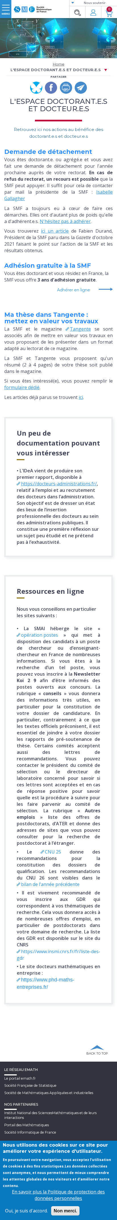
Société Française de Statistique (30, 1085)
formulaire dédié (21, 387)
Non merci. (65, 1210)
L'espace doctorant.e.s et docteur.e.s (56, 69)
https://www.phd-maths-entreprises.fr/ (45, 983)
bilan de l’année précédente (50, 884)
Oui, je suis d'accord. (26, 1211)
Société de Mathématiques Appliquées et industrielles (48, 1093)
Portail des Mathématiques (26, 1125)
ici (81, 397)
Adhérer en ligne (73, 290)
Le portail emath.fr (20, 1078)
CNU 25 (53, 852)
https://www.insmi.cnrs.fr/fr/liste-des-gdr (58, 954)
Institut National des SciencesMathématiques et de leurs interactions (50, 1115)
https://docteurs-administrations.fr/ (59, 484)
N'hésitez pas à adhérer (65, 221)
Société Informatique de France (30, 1132)
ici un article (55, 231)
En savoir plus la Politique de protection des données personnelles (58, 1195)
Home (58, 64)
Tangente (80, 329)
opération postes (39, 635)
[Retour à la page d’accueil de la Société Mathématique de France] (32, 7)
